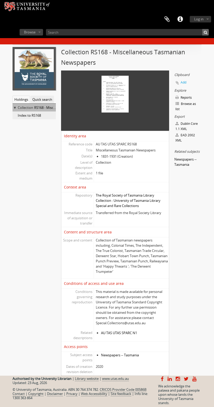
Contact (19, 393)
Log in (199, 19)
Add (183, 82)
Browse (29, 32)
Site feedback (121, 393)
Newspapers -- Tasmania (120, 355)
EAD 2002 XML (185, 138)
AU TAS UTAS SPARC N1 (119, 333)
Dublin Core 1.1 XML (186, 126)
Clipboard (167, 19)
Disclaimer (55, 393)
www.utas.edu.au (115, 378)
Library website (87, 378)
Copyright (36, 393)
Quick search (42, 99)
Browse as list (185, 106)
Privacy (72, 393)
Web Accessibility (94, 393)
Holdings (21, 99)
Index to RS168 (29, 115)
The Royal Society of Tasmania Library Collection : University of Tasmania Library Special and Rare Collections (128, 200)
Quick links (180, 19)
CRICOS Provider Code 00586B (123, 389)
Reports (186, 97)
